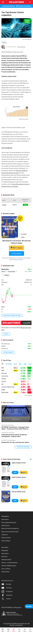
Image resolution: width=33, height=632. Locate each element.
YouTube (9, 588)
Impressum (5, 519)
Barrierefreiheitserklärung (10, 528)
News (15, 368)
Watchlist (7, 275)
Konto (16, 259)
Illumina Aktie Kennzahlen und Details (12, 315)
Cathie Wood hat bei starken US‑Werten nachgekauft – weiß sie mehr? (14, 435)
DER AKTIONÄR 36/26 (18, 492)
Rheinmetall (4, 392)
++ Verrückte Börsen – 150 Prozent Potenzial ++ (17, 6)
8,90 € (15, 500)
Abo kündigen (5, 541)
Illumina (4, 42)
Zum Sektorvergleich (8, 352)
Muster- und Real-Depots (9, 562)
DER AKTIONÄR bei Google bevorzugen (12, 52)
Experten (4, 556)
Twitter (8, 598)
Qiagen (3, 390)
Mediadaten (5, 516)
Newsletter (5, 553)
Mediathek (4, 550)
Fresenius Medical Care (7, 387)
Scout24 (3, 381)
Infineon (3, 379)
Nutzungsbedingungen (8, 522)
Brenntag (4, 373)
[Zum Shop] (8, 630)
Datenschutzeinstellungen (10, 531)
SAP (2, 384)
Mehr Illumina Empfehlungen (23, 446)
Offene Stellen (6, 537)
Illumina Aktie (5, 269)
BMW (2, 370)
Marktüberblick (6, 559)
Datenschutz (5, 525)
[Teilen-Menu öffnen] (24, 630)
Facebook (9, 595)
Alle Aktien (4, 547)
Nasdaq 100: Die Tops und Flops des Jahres (15, 442)
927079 (3, 271)
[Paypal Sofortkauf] (23, 472)
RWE (2, 368)
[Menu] (30, 2)
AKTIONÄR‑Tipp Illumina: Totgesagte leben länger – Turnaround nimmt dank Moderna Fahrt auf (15, 428)
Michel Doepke (21, 47)
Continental (4, 376)
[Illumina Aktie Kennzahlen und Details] (16, 295)
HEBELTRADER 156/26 (19, 477)
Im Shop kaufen (16, 253)
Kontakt (8, 584)
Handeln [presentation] (29, 606)
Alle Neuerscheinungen (27, 459)
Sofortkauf (19, 247)
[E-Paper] (13, 630)
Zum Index (5, 334)
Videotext (4, 534)
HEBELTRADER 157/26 (19, 463)
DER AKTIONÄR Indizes (8, 565)
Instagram (9, 591)
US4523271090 (11, 271)
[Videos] (2, 630)
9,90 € (15, 472)
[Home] (19, 630)
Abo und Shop (5, 568)
